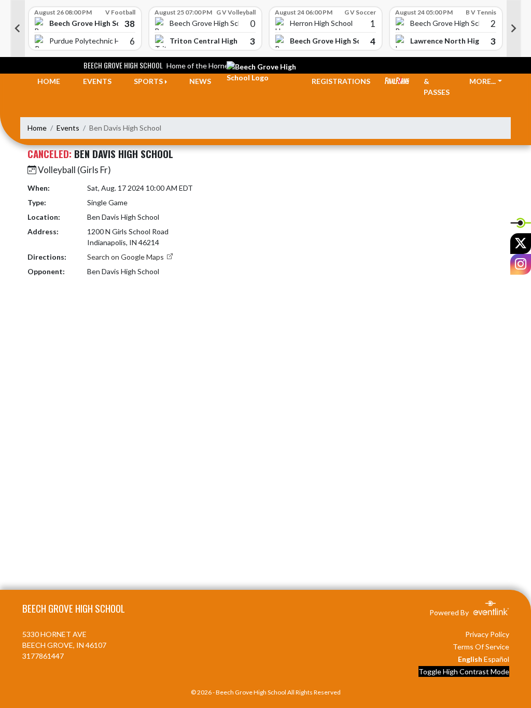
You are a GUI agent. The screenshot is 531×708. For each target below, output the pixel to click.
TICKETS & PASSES (439, 81)
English (470, 659)
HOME (48, 81)
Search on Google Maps (126, 256)
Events (68, 127)
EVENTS (97, 81)
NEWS (200, 81)
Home (37, 127)
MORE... (482, 81)
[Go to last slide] (17, 28)
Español (496, 659)
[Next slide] (514, 28)
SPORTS (148, 81)
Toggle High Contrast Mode (463, 671)
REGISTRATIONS (341, 81)
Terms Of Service (481, 646)
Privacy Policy (487, 634)
